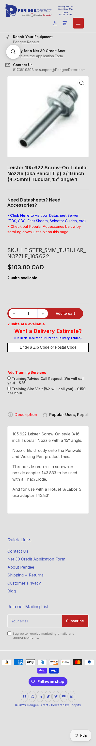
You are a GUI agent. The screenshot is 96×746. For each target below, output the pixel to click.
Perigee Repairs (26, 42)
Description (26, 414)
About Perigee (20, 567)
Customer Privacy (24, 583)
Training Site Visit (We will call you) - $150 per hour (46, 391)
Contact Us (17, 551)
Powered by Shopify (66, 705)
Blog (11, 590)
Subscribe (75, 621)
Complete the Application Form (38, 56)
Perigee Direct (37, 705)
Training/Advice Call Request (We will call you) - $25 (45, 380)
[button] (13, 52)
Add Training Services (26, 372)
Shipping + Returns (25, 575)
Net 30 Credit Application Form (36, 559)
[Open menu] (78, 23)
